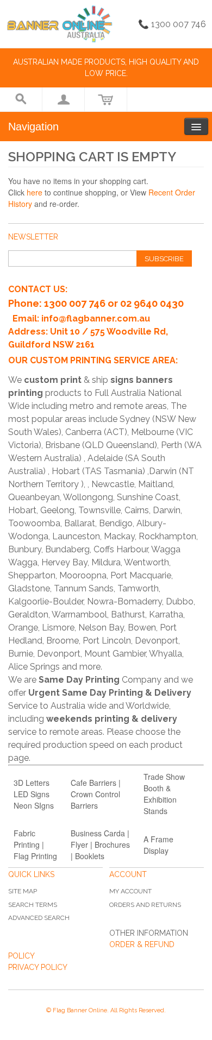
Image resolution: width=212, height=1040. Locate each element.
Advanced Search (39, 918)
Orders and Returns (145, 905)
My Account (130, 891)
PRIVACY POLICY (37, 967)
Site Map (22, 891)
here (34, 192)
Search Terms (32, 905)
